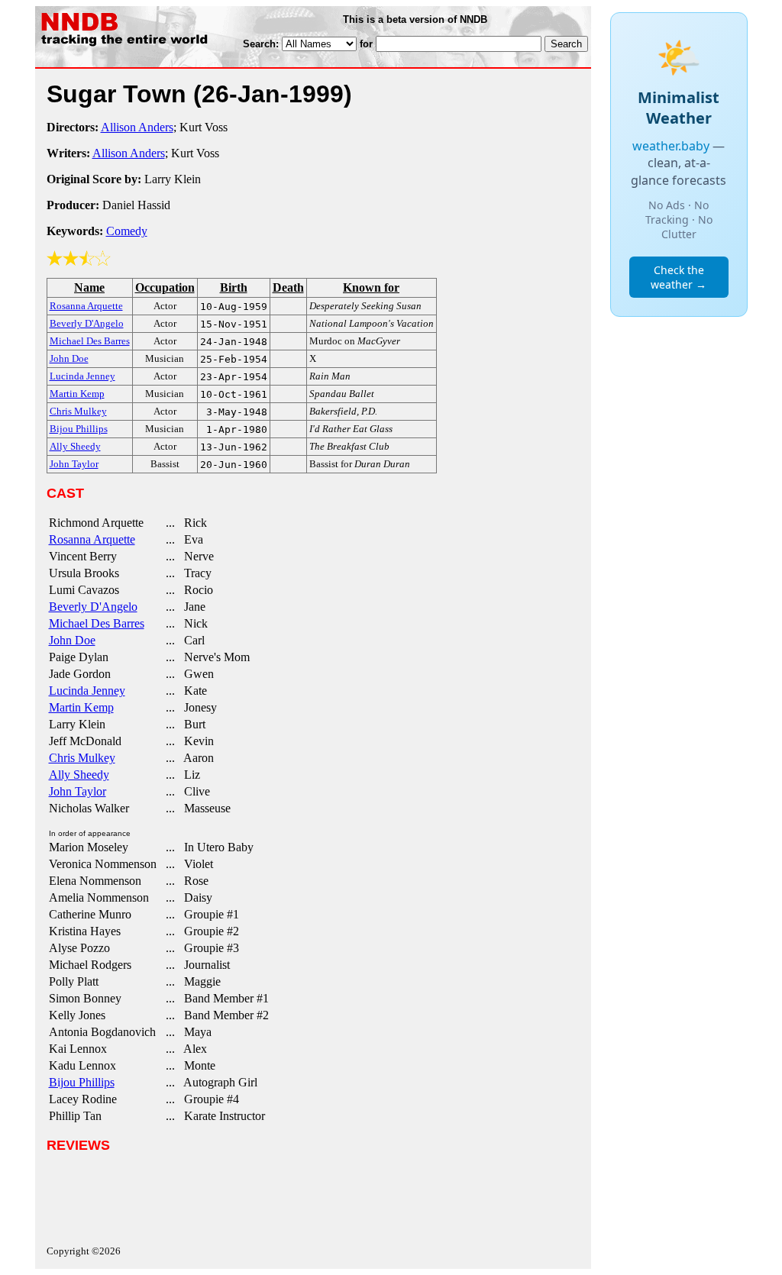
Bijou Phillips (82, 1082)
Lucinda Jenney (87, 690)
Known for (371, 287)
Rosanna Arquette (92, 539)
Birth (233, 287)
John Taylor (77, 791)
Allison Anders (137, 127)
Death (288, 287)
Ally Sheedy (79, 774)
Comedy (126, 230)
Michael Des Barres (96, 623)
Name (89, 287)
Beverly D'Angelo (93, 606)
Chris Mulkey (82, 757)
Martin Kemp (81, 707)
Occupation (165, 287)
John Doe (72, 640)
